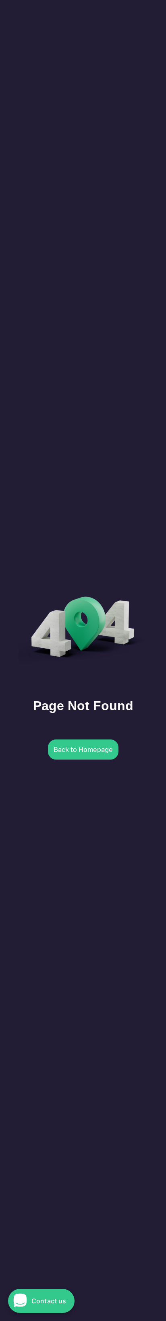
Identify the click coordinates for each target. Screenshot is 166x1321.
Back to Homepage (83, 749)
